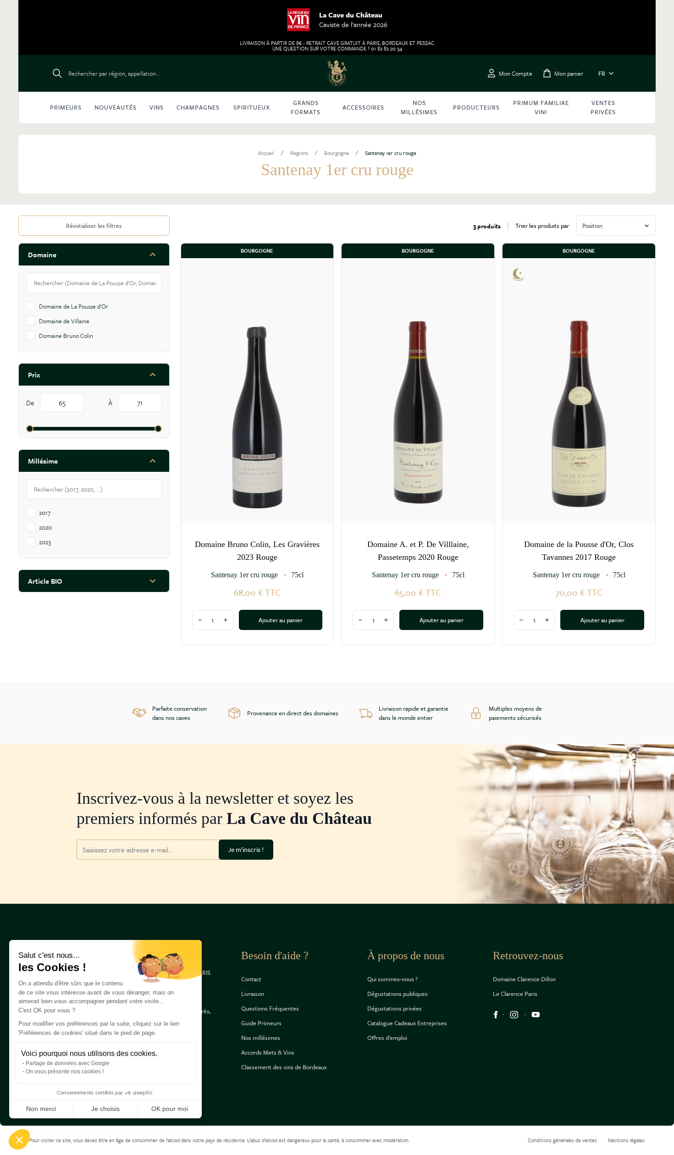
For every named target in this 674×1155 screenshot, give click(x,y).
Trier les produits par (542, 225)
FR (601, 73)
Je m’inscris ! (246, 849)
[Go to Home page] (337, 73)
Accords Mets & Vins (267, 1052)
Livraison (252, 993)
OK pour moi (169, 1108)
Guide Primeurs (261, 1023)
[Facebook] (495, 1014)
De (31, 403)
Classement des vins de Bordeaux (284, 1067)
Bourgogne (336, 153)
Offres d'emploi (387, 1037)
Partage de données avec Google (68, 1063)
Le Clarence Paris (515, 993)
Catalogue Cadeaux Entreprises (407, 1023)
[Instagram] (514, 1014)
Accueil (266, 153)
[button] (19, 1139)
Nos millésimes (260, 1037)
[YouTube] (535, 1014)
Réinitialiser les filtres (94, 225)
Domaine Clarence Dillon (524, 979)
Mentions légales (626, 1140)
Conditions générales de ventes (562, 1140)
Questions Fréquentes (270, 1008)
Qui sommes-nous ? (392, 979)
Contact (251, 979)
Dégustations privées (394, 1008)
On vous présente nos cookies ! (65, 1071)
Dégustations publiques (397, 993)
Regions (299, 153)
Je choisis (105, 1108)
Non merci (41, 1108)
